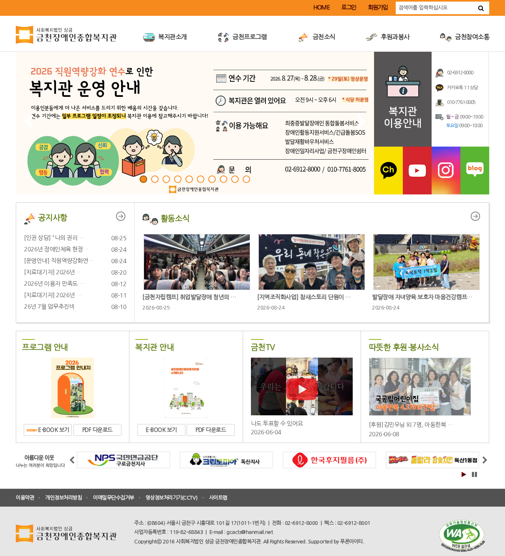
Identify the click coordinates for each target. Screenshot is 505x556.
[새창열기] (461, 536)
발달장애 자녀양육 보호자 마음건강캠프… (422, 297)
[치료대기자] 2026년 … (53, 272)
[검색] (481, 7)
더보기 (125, 215)
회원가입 (378, 7)
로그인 (348, 7)
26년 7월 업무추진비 (49, 306)
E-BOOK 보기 (53, 430)
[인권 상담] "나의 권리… (53, 238)
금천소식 (323, 37)
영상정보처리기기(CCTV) (172, 497)
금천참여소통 (472, 37)
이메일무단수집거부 (113, 497)
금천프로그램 (249, 37)
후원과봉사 (395, 37)
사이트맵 (218, 497)
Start (464, 474)
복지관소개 (172, 37)
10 (246, 179)
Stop (474, 474)
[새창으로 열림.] (388, 170)
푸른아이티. (352, 541)
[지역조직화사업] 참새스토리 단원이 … (304, 297)
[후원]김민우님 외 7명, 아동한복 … (411, 425)
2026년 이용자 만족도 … (54, 283)
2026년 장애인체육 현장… (56, 249)
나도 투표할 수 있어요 (277, 423)
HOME (321, 7)
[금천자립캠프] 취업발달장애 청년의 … (189, 297)
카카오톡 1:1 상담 (462, 87)
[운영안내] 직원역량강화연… (59, 261)
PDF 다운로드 (97, 430)
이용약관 (25, 497)
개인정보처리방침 (63, 497)
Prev (28, 121)
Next (360, 121)
